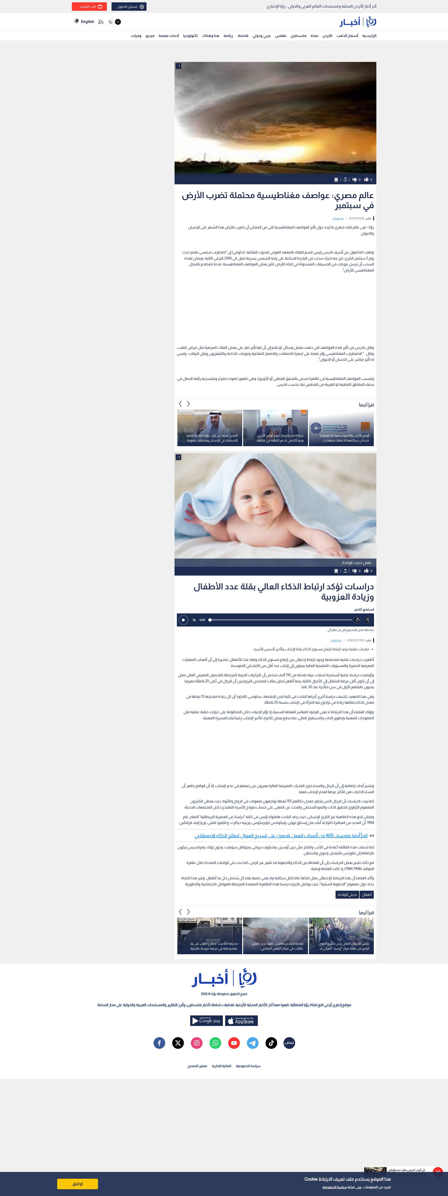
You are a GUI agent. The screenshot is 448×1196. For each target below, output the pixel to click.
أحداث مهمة (169, 36)
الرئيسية (369, 36)
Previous (188, 404)
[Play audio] (183, 620)
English (87, 22)
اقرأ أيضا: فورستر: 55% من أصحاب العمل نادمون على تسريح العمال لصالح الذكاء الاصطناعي (281, 835)
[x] (178, 1043)
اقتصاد (242, 36)
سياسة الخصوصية (334, 1187)
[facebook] (159, 1043)
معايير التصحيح (197, 1066)
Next (180, 404)
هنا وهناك (210, 36)
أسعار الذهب (347, 36)
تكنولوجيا (190, 36)
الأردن (327, 36)
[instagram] (197, 1043)
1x (194, 620)
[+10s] (368, 620)
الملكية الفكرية (221, 1066)
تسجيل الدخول (127, 6)
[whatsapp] (215, 1043)
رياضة (228, 36)
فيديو (150, 36)
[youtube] (234, 1043)
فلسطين (298, 36)
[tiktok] (271, 1043)
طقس (280, 36)
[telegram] (253, 1043)
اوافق (77, 1184)
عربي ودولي (261, 36)
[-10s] (357, 620)
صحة (314, 36)
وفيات (136, 36)
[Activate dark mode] (114, 21)
